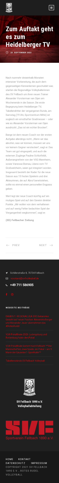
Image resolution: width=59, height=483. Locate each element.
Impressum (39, 463)
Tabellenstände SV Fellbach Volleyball (25, 360)
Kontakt (24, 459)
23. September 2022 (20, 53)
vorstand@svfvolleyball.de (25, 278)
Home (9, 459)
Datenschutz (15, 463)
